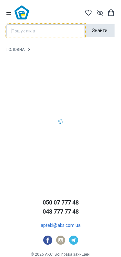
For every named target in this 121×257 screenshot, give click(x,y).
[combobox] (45, 30)
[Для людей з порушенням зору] (100, 13)
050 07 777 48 (61, 202)
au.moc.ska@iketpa (61, 225)
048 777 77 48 (61, 211)
